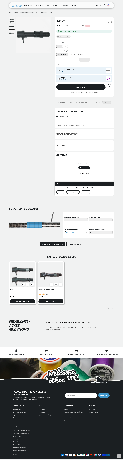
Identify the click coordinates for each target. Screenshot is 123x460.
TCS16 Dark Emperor (46, 290)
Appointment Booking (45, 415)
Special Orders (93, 412)
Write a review (84, 168)
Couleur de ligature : (71, 230)
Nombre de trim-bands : (97, 230)
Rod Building (28, 5)
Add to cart (81, 87)
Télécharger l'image (75, 244)
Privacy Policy (17, 445)
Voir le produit (22, 301)
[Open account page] (100, 5)
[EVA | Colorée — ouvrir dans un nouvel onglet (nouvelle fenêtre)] (70, 78)
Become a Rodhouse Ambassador (23, 418)
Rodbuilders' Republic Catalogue (73, 412)
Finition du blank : (95, 217)
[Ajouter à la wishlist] (23, 284)
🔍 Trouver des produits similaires (52, 244)
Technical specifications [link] (79, 102)
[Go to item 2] (12, 27)
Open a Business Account (20, 415)
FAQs (65, 421)
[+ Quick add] (27, 284)
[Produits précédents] (108, 308)
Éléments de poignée (19, 12)
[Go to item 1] (12, 20)
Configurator (42, 409)
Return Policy (17, 442)
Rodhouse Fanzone (69, 418)
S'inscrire (104, 395)
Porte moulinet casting (41, 12)
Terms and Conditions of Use (21, 433)
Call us (60, 192)
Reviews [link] (106, 102)
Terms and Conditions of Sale (21, 430)
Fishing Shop (39, 5)
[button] (108, 22)
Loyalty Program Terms (20, 451)
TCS (11, 290)
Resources (56, 5)
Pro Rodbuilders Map (19, 412)
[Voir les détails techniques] (32, 284)
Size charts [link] (96, 102)
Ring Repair (92, 409)
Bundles (48, 5)
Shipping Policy (17, 439)
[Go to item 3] (12, 33)
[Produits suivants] (112, 308)
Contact (66, 409)
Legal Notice (17, 436)
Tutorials (66, 415)
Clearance (73, 5)
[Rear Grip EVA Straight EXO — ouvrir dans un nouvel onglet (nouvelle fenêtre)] (78, 69)
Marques (65, 5)
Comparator (42, 412)
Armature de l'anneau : (72, 217)
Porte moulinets (30, 12)
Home (10, 12)
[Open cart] (104, 5)
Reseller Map (17, 409)
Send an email (73, 192)
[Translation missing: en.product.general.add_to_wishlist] (109, 87)
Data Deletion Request (19, 448)
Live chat (86, 192)
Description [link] (62, 102)
